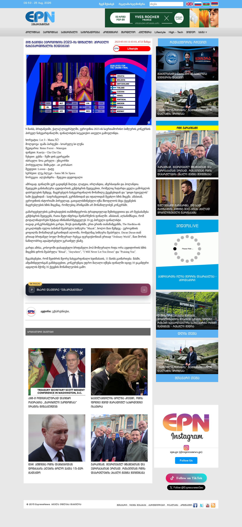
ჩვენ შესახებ (106, 4)
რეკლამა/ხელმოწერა (132, 4)
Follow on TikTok (189, 478)
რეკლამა (172, 505)
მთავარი (122, 505)
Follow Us (186, 460)
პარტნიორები (156, 505)
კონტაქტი (186, 505)
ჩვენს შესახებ (138, 505)
